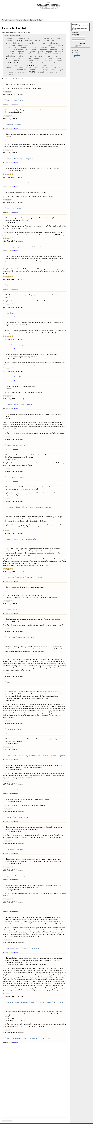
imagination (10, 45)
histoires (9, 74)
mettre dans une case (17, 72)
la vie (8, 43)
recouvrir (32, 47)
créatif (58, 58)
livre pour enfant (26, 54)
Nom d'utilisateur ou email (75, 35)
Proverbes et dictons (22, 20)
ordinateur (10, 67)
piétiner (18, 65)
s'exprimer (18, 49)
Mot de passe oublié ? (78, 45)
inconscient (49, 38)
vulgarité (31, 52)
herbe (33, 63)
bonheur (34, 45)
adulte (47, 54)
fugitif (46, 41)
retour (48, 56)
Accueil (76, 50)
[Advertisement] (48, 13)
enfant (58, 72)
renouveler (52, 63)
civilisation (10, 70)
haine (50, 45)
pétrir (59, 38)
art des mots (31, 49)
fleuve (44, 65)
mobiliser (57, 54)
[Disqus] (34, 1061)
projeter (16, 58)
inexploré (56, 67)
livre (37, 60)
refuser (45, 67)
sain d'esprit (10, 313)
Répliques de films (36, 20)
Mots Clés (77, 55)
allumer (9, 41)
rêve (53, 70)
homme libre (22, 70)
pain (30, 56)
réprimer (21, 52)
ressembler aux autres (28, 67)
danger (39, 54)
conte (8, 60)
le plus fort (43, 47)
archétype (32, 43)
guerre (40, 52)
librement (57, 56)
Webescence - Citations (48, 5)
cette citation (15, 104)
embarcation (35, 70)
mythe (41, 63)
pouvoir (38, 41)
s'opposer (43, 49)
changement (31, 65)
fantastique (10, 56)
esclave (50, 72)
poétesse (53, 49)
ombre (32, 72)
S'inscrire (76, 46)
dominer (24, 63)
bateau (23, 47)
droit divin (22, 56)
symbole (43, 43)
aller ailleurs (11, 849)
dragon (60, 70)
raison (15, 47)
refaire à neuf (55, 43)
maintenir (27, 58)
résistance (12, 63)
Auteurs (76, 52)
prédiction (39, 56)
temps (45, 70)
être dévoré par (18, 158)
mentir (38, 38)
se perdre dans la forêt (27, 345)
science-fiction (48, 60)
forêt (43, 45)
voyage (49, 52)
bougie (59, 60)
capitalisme (23, 45)
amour (30, 38)
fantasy (18, 40)
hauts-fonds (11, 38)
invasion (28, 41)
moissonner (56, 41)
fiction (36, 58)
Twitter (76, 57)
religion (54, 47)
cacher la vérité (12, 755)
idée (8, 58)
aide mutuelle (27, 60)
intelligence (56, 65)
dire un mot (47, 58)
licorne (22, 38)
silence (16, 60)
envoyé (41, 72)
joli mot (16, 43)
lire (24, 43)
